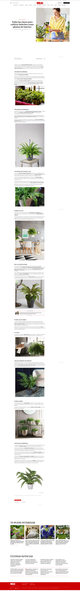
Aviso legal (24, 588)
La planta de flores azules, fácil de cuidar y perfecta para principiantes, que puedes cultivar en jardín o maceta (47, 542)
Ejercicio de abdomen (51, 0)
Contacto (32, 583)
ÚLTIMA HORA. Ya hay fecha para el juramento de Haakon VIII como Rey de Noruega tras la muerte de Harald (16, 571)
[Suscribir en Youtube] (17, 588)
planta (24, 64)
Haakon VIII (32, 0)
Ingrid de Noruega (23, 0)
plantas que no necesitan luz (34, 212)
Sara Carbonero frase (45, 0)
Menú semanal (60, 0)
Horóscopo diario (65, 0)
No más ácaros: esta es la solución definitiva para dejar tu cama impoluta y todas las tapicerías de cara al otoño (30, 313)
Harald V (35, 0)
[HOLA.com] (40, 3)
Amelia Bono (40, 0)
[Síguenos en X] (14, 588)
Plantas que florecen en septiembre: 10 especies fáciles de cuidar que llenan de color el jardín (17, 542)
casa (41, 326)
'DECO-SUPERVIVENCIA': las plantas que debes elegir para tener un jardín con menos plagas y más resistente (62, 542)
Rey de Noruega (28, 0)
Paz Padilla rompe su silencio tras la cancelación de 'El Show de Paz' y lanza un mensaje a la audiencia (46, 561)
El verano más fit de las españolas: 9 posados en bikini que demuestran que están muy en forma (31, 561)
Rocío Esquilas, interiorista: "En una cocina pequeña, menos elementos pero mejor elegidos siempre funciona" (62, 571)
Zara (37, 0)
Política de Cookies (32, 588)
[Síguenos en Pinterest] (19, 588)
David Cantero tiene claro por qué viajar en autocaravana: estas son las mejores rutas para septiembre (46, 571)
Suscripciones (25, 583)
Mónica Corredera (17, 58)
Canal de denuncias (54, 588)
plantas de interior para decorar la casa (33, 111)
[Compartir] (44, 58)
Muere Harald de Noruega (17, 0)
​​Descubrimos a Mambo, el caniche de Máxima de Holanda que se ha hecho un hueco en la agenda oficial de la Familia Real (31, 571)
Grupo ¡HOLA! (32, 584)
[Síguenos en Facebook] (12, 588)
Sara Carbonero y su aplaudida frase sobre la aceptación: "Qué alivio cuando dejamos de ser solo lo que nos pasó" (62, 562)
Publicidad (24, 584)
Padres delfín (56, 0)
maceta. (34, 460)
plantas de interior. (38, 174)
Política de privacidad (43, 588)
